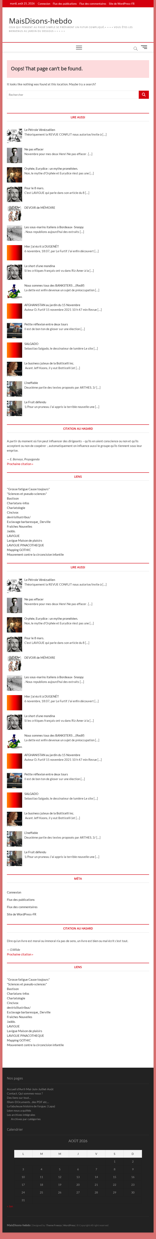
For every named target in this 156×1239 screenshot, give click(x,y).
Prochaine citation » (20, 464)
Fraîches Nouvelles (19, 526)
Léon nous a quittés (19, 1110)
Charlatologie (16, 508)
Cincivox (12, 512)
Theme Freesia (54, 1225)
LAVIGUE (13, 536)
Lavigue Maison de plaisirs (24, 540)
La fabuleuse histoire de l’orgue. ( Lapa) (31, 1106)
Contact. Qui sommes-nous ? (25, 1093)
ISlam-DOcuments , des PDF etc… (28, 1102)
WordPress (69, 1225)
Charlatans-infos (18, 503)
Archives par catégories (26, 1119)
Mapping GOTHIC (19, 550)
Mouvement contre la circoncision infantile (35, 554)
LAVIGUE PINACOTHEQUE (25, 545)
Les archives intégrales (21, 1114)
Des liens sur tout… (19, 1097)
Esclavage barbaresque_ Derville (29, 522)
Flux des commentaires (92, 3)
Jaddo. (11, 531)
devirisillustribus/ (19, 517)
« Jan (10, 1206)
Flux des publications (65, 3)
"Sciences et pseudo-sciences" (27, 494)
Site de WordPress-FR (121, 3)
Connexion (44, 3)
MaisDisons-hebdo (40, 20)
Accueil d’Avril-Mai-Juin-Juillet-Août (30, 1089)
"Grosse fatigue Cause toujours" (28, 489)
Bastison (13, 498)
